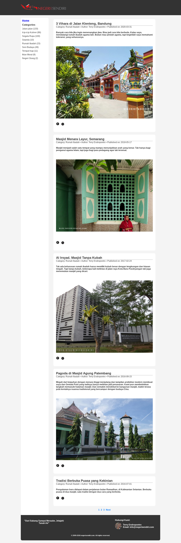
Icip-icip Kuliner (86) (31, 32)
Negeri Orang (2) (30, 58)
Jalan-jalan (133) (30, 29)
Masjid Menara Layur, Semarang (80, 139)
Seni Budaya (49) (30, 47)
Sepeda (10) (28, 40)
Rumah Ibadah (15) (31, 43)
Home (25, 20)
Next (108, 510)
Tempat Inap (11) (30, 51)
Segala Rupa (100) (31, 36)
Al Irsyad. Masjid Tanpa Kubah (79, 257)
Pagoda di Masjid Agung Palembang (83, 373)
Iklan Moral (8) (29, 54)
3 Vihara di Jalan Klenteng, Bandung (84, 23)
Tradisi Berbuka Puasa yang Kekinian (84, 480)
